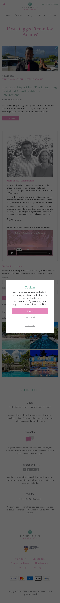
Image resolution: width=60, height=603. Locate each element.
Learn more (30, 325)
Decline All (30, 317)
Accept (30, 311)
